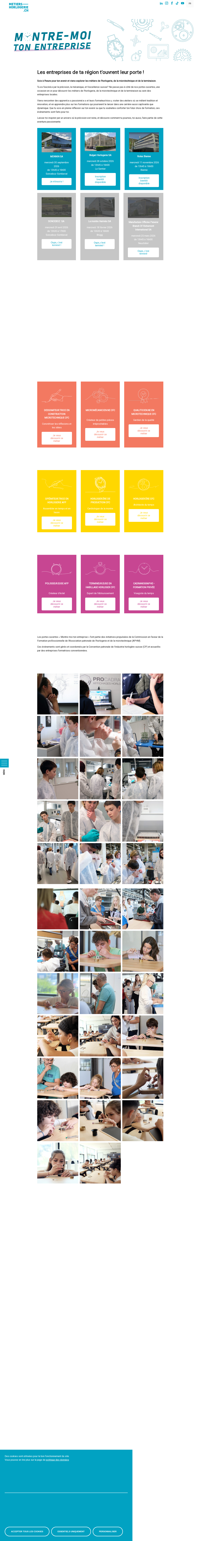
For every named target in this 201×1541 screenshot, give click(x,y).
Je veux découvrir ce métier (56, 438)
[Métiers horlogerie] (20, 7)
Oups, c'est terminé (143, 252)
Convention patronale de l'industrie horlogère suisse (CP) (118, 646)
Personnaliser (108, 1531)
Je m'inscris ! (56, 181)
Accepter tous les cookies (27, 1531)
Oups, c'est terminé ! (56, 243)
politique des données (57, 1460)
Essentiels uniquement (71, 1531)
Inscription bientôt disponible (100, 179)
